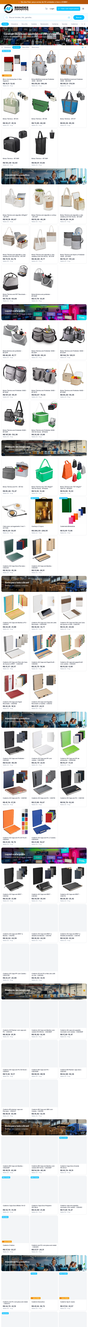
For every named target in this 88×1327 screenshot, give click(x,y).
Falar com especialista (70, 9)
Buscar (79, 17)
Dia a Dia (25, 24)
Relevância (7, 47)
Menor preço (35, 47)
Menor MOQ (25, 47)
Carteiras (55, 24)
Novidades (16, 47)
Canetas (34, 24)
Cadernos (74, 24)
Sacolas (64, 24)
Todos (5, 24)
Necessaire (44, 24)
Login (52, 9)
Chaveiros (14, 24)
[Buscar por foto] (69, 17)
